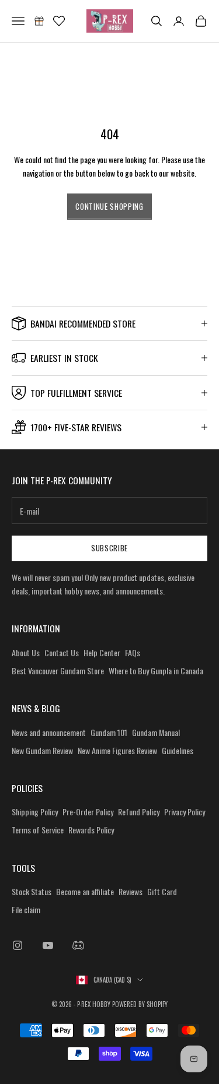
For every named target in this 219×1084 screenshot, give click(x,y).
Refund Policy (138, 811)
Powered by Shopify (140, 1004)
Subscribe (109, 548)
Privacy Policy (184, 811)
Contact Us (61, 652)
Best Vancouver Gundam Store (58, 670)
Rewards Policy (91, 829)
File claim (26, 909)
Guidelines (177, 750)
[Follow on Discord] (78, 945)
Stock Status (31, 891)
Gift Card (162, 891)
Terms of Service (38, 829)
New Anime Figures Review (117, 750)
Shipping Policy (35, 811)
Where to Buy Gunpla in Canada (156, 670)
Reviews (130, 891)
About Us (26, 652)
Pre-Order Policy (87, 811)
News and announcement (49, 732)
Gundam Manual (156, 732)
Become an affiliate (85, 891)
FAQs (132, 652)
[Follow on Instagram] (17, 945)
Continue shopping (109, 206)
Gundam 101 (109, 732)
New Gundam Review (42, 750)
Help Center (102, 652)
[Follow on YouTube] (48, 945)
